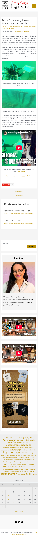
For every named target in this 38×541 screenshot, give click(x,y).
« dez (17, 511)
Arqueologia (9, 440)
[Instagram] (22, 522)
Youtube (8, 176)
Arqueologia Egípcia (26, 440)
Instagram (18, 31)
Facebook (15, 176)
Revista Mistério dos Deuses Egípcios (25, 467)
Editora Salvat (5, 450)
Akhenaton (9, 438)
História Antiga (18, 459)
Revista (11, 467)
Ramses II (5, 467)
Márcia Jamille (8, 464)
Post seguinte (19, 195)
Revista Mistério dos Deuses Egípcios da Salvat (16, 469)
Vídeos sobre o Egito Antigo (11, 26)
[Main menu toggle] (34, 6)
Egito (34, 450)
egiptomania (27, 450)
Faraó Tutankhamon (12, 457)
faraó (4, 457)
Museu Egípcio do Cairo (28, 462)
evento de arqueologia (23, 455)
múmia (14, 464)
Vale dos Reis (21, 474)
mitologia (19, 462)
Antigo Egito (25, 437)
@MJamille (25, 31)
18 (8, 499)
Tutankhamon (9, 474)
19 (13, 499)
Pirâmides (31, 464)
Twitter (29, 176)
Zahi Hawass (31, 474)
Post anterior (19, 191)
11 (8, 495)
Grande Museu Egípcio (27, 457)
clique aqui (21, 171)
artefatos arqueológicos (15, 442)
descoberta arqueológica (18, 445)
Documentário (29, 447)
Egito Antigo (11, 452)
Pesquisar (5, 243)
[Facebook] (16, 522)
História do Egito (29, 459)
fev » (21, 511)
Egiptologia (16, 450)
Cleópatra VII (26, 442)
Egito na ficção (5, 455)
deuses (22, 447)
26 (13, 502)
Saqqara (32, 469)
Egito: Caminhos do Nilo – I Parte (18, 211)
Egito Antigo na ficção (27, 453)
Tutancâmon (28, 471)
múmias (19, 464)
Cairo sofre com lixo (12, 220)
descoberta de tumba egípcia (11, 447)
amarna (16, 438)
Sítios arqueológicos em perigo (12, 471)
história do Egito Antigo (9, 462)
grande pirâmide (8, 459)
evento (12, 455)
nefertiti (25, 464)
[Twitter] (19, 522)
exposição (33, 455)
